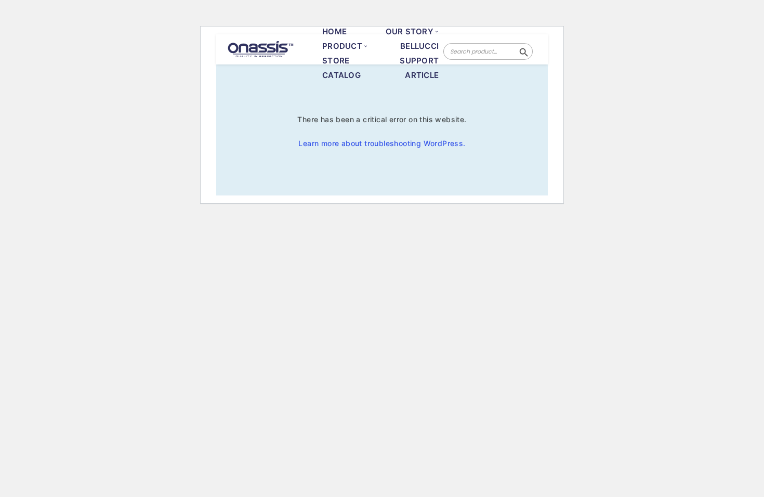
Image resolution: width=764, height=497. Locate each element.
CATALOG (341, 75)
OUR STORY (409, 31)
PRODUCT (342, 46)
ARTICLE (422, 75)
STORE (335, 61)
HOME (334, 31)
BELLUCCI (419, 46)
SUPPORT (419, 61)
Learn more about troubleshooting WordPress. (381, 143)
